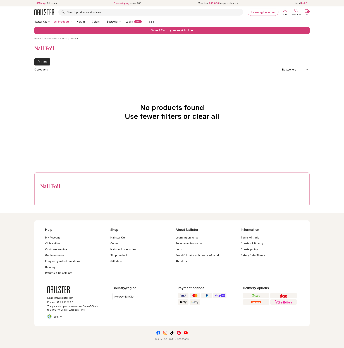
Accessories (50, 38)
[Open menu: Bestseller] (123, 21)
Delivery (50, 267)
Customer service (56, 249)
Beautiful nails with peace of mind (197, 255)
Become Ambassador (189, 243)
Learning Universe (263, 12)
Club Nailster (53, 243)
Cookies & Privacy (252, 243)
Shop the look (119, 255)
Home (37, 38)
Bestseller (112, 21)
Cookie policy (249, 249)
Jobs (179, 249)
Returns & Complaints (58, 272)
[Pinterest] (178, 332)
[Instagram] (165, 332)
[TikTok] (172, 332)
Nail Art (63, 38)
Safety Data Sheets (253, 255)
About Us (181, 261)
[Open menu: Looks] (146, 21)
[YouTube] (185, 332)
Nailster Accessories (123, 249)
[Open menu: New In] (89, 21)
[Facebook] (158, 332)
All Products (62, 21)
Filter (44, 61)
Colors (96, 21)
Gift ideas (116, 261)
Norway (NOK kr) (124, 296)
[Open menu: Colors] (104, 21)
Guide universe (54, 255)
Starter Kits (40, 21)
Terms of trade (250, 237)
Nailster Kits (118, 237)
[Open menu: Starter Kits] (51, 21)
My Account (52, 237)
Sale (151, 21)
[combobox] (150, 12)
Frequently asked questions (62, 261)
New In (81, 21)
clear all (205, 116)
